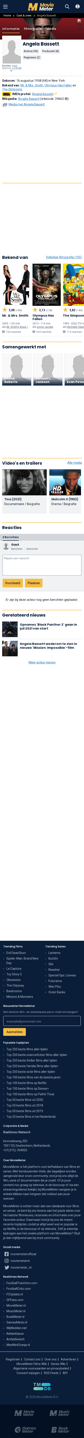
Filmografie (33, 29)
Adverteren (68, 1359)
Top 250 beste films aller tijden (27, 1049)
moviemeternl (20, 1261)
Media (51, 29)
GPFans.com (14, 1300)
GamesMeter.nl (16, 1322)
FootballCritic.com (18, 1288)
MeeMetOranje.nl (18, 1345)
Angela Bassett (43, 94)
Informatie (10, 29)
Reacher (54, 969)
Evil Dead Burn (16, 953)
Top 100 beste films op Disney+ (27, 1088)
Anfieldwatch (15, 1339)
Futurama (55, 981)
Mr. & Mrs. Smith (31, 85)
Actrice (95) (31, 51)
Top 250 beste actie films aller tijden (30, 1071)
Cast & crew (24, 15)
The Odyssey (15, 985)
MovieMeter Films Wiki (32, 1364)
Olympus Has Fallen (58, 85)
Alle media (74, 462)
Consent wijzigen (28, 1373)
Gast (15, 544)
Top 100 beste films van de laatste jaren (33, 1077)
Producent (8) (50, 51)
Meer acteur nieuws (42, 662)
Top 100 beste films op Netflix (26, 1083)
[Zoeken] (67, 6)
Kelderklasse (15, 1333)
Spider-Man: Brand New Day (22, 961)
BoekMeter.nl (15, 1316)
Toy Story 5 (14, 974)
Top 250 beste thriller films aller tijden (31, 1060)
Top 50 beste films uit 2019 (24, 1111)
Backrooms (14, 991)
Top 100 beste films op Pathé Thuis (30, 1094)
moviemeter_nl (20, 1267)
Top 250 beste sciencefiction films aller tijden (36, 1055)
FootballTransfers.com (21, 1283)
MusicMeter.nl (15, 1311)
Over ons (51, 1359)
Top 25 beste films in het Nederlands (31, 1116)
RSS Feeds (51, 1373)
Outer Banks (56, 992)
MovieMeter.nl (16, 1305)
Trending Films (13, 946)
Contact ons (32, 1359)
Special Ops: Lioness (62, 975)
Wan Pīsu (54, 986)
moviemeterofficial (23, 1254)
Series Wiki (58, 1364)
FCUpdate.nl (14, 1294)
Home (7, 15)
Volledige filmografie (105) (64, 257)
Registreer (13, 1359)
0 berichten (11, 537)
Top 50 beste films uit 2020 (24, 1100)
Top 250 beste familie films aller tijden (32, 1066)
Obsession (13, 980)
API (65, 1373)
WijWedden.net (16, 1328)
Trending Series (55, 946)
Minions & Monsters (19, 996)
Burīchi (53, 958)
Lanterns (54, 953)
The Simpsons (12, 89)
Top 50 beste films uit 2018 (24, 1105)
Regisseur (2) (32, 57)
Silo (50, 964)
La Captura (13, 968)
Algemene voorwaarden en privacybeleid (41, 1368)
